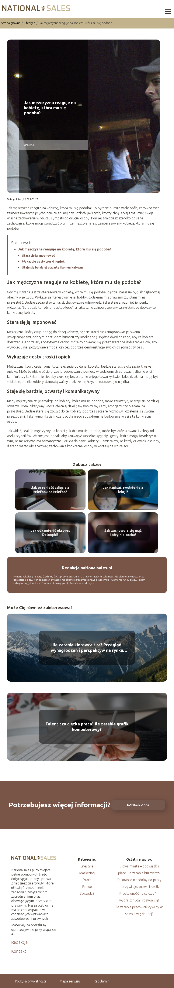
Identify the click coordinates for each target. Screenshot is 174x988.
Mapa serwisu (69, 981)
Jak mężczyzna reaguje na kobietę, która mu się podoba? (64, 249)
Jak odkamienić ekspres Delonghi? (50, 533)
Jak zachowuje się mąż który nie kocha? (123, 533)
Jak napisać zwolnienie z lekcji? (123, 490)
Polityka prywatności (30, 981)
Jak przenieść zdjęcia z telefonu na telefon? (50, 490)
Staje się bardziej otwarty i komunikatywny (53, 267)
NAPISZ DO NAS (138, 804)
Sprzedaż (87, 893)
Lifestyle (30, 23)
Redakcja (19, 942)
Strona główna (11, 23)
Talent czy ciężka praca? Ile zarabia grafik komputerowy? (87, 726)
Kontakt (18, 951)
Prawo (87, 886)
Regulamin (101, 981)
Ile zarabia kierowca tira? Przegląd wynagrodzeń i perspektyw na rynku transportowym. (87, 647)
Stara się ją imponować (38, 255)
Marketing (87, 873)
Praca (87, 880)
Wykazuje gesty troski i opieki (43, 261)
